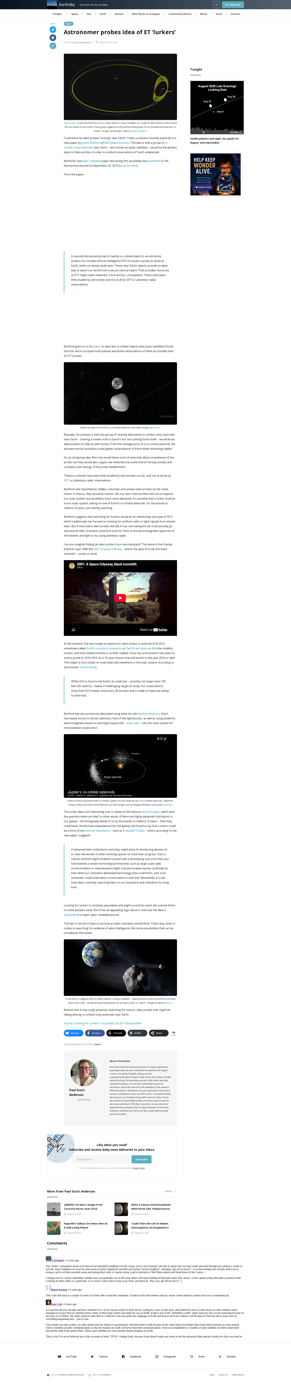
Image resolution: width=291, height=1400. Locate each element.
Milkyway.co (106, 1375)
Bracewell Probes (134, 830)
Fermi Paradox (151, 812)
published (154, 161)
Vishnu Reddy (88, 667)
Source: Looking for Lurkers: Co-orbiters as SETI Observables (103, 1023)
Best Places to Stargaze (146, 13)
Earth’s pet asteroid (138, 648)
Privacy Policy (138, 1168)
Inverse (156, 427)
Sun (89, 13)
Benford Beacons (149, 713)
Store (219, 13)
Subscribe (235, 4)
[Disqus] (145, 1297)
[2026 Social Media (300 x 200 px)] (215, 174)
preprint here (128, 165)
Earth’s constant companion (104, 648)
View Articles (84, 1100)
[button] (57, 14)
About (203, 13)
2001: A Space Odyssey (108, 549)
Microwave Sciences (116, 143)
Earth (103, 13)
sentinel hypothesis (97, 830)
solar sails (132, 723)
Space (74, 13)
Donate (235, 13)
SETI (67, 480)
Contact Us (223, 1375)
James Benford (139, 130)
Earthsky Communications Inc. (72, 1375)
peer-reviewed (92, 161)
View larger (69, 122)
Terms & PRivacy (238, 1375)
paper (97, 346)
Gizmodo (167, 804)
